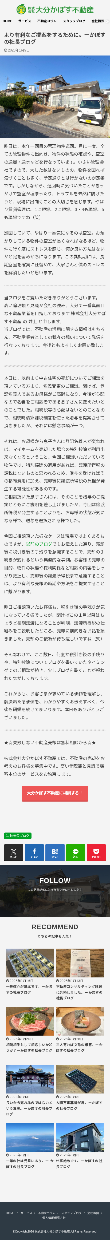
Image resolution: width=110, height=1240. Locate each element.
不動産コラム (47, 21)
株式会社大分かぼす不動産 (52, 1231)
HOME (7, 21)
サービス (24, 21)
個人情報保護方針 (54, 1217)
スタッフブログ (74, 21)
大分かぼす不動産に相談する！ (55, 793)
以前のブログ (39, 544)
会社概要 (98, 21)
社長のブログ (19, 836)
